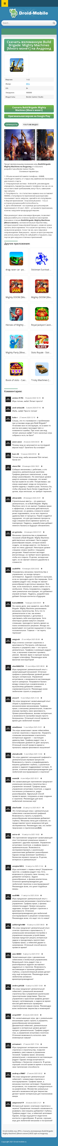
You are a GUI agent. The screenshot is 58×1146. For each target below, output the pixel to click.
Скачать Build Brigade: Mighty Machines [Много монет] (29, 109)
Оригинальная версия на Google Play (29, 116)
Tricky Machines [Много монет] (41, 380)
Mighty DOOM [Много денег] (41, 297)
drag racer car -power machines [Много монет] (16, 269)
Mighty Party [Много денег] (16, 352)
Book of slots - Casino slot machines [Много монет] (16, 380)
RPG (28, 84)
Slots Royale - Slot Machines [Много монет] (41, 352)
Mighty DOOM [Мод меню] (16, 297)
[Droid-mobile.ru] (29, 13)
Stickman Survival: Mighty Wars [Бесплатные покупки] (41, 269)
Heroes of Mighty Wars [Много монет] (16, 324)
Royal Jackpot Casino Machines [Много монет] (41, 324)
